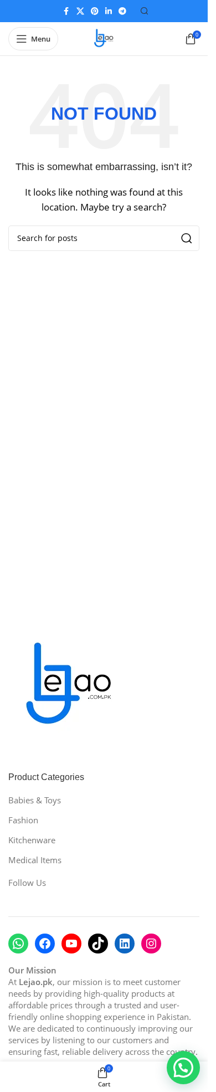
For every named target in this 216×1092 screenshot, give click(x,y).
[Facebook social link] (66, 11)
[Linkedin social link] (108, 11)
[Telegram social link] (122, 11)
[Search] (144, 11)
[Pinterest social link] (95, 11)
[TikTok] (98, 943)
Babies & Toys (34, 800)
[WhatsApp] (18, 943)
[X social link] (80, 11)
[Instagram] (151, 943)
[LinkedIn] (125, 943)
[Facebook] (45, 943)
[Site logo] (104, 37)
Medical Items (34, 859)
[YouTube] (71, 943)
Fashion (23, 820)
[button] (183, 1067)
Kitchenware (31, 839)
